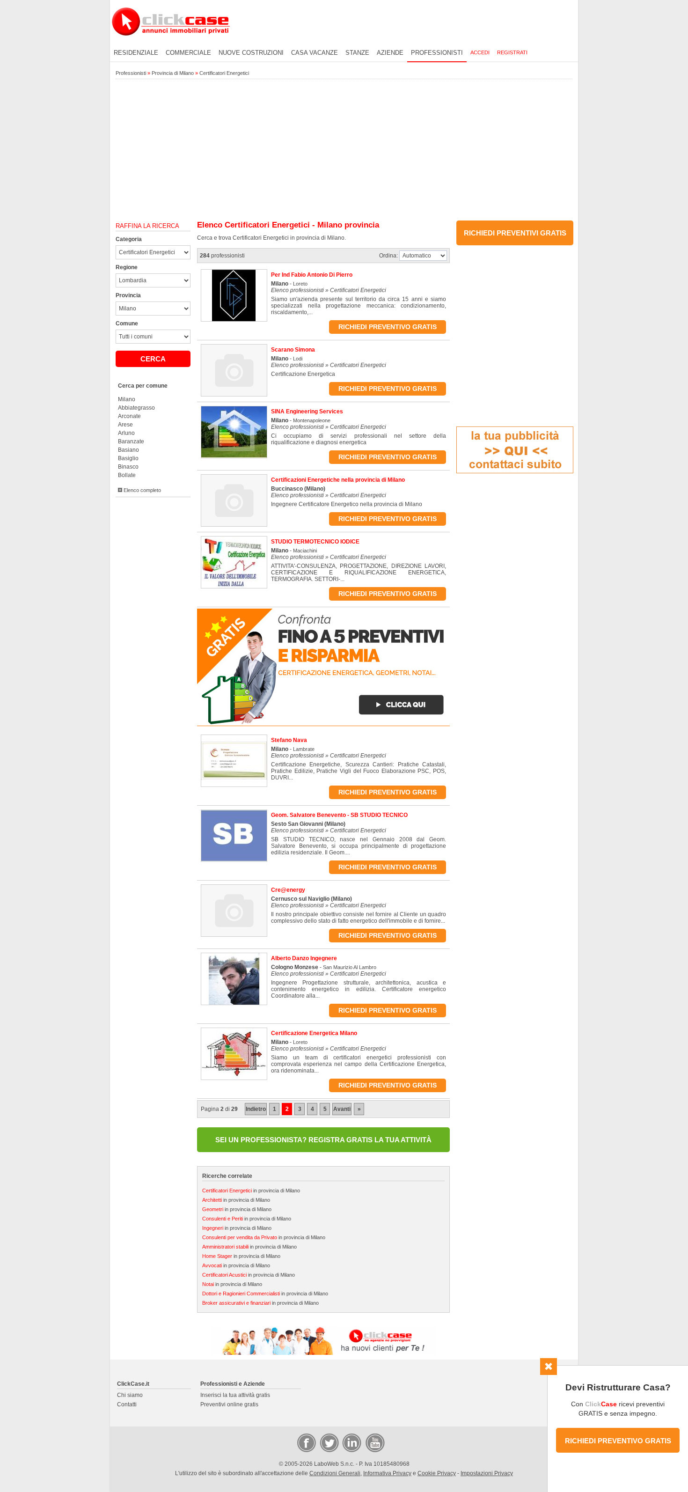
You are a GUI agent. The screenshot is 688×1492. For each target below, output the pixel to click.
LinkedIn (351, 1442)
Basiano (128, 450)
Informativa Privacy (387, 1473)
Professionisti (437, 52)
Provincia (128, 295)
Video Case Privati (374, 1442)
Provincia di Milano (173, 73)
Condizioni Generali (334, 1473)
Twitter (328, 1442)
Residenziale (136, 52)
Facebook (306, 1442)
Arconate (129, 416)
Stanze (357, 52)
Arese (125, 424)
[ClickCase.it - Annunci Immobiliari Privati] (171, 42)
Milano (126, 399)
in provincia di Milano (251, 1190)
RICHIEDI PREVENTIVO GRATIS (618, 1441)
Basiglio (128, 458)
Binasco (128, 466)
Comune (127, 323)
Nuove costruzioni (251, 52)
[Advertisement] (344, 150)
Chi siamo (130, 1395)
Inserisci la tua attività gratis (235, 1395)
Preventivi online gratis (229, 1404)
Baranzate (131, 441)
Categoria (129, 239)
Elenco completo (141, 490)
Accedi (480, 52)
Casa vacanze (314, 52)
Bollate (127, 475)
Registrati (512, 52)
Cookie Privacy (436, 1473)
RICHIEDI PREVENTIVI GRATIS (515, 233)
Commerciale (188, 52)
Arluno (126, 433)
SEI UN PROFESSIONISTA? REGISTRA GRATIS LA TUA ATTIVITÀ (323, 1140)
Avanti (342, 1109)
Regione (127, 267)
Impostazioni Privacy (487, 1473)
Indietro (256, 1109)
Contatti (127, 1404)
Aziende (390, 52)
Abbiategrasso (136, 407)
